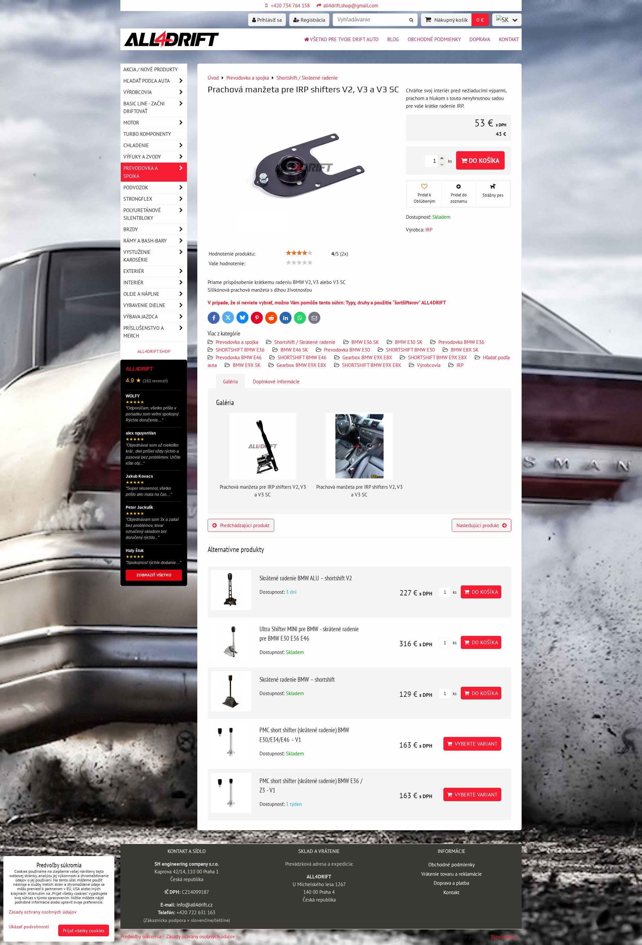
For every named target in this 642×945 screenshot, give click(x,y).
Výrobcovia (428, 365)
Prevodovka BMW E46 (238, 357)
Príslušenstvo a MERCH (143, 331)
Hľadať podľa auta (146, 80)
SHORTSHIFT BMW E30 (410, 349)
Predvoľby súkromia (140, 936)
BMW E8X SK (464, 349)
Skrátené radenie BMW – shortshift (297, 679)
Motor (131, 122)
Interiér (133, 282)
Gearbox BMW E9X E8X (367, 357)
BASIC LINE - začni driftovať (144, 107)
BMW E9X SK (246, 365)
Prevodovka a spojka (237, 342)
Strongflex (137, 198)
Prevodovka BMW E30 (347, 349)
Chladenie (136, 145)
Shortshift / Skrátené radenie (304, 342)
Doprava (479, 39)
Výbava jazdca (140, 316)
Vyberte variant (475, 743)
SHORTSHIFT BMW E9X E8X (437, 357)
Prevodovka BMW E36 (461, 342)
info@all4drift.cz (195, 904)
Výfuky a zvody (142, 156)
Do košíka (483, 160)
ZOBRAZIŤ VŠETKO (154, 575)
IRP (459, 365)
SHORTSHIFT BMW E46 (302, 357)
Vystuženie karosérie (136, 256)
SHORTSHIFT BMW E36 (240, 349)
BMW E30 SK (408, 342)
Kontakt (509, 39)
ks (454, 592)
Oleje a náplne (141, 293)
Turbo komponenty (147, 133)
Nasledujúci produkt (477, 525)
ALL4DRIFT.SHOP (153, 351)
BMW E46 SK (294, 349)
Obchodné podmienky (434, 39)
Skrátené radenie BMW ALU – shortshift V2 (305, 578)
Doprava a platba (451, 882)
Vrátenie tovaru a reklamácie (451, 873)
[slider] (299, 253)
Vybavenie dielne (144, 305)
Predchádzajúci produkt (245, 525)
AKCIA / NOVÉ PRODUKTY (150, 69)
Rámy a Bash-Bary (145, 240)
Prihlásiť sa (269, 19)
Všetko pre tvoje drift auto (344, 39)
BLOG (393, 39)
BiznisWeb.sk (504, 936)
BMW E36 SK (365, 342)
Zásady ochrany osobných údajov (200, 936)
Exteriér (133, 271)
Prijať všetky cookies (83, 930)
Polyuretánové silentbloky (142, 214)
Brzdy (130, 229)
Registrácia (312, 19)
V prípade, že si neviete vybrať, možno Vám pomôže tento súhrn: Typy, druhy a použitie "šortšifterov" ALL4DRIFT (327, 302)
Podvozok (135, 187)
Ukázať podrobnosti (29, 926)
